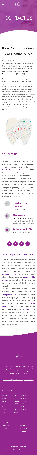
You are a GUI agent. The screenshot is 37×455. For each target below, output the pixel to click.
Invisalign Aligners (9, 274)
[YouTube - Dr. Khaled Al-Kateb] (21, 243)
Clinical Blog (27, 309)
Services (22, 425)
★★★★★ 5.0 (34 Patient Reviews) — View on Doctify (18, 380)
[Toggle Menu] (3, 4)
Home (21, 422)
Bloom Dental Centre (19, 218)
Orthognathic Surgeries (11, 295)
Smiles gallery (23, 428)
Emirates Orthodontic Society (13, 170)
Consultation (5, 428)
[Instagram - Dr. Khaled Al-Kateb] (27, 243)
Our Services (5, 425)
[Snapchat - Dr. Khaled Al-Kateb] (15, 243)
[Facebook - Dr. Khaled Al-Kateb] (9, 243)
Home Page (5, 422)
